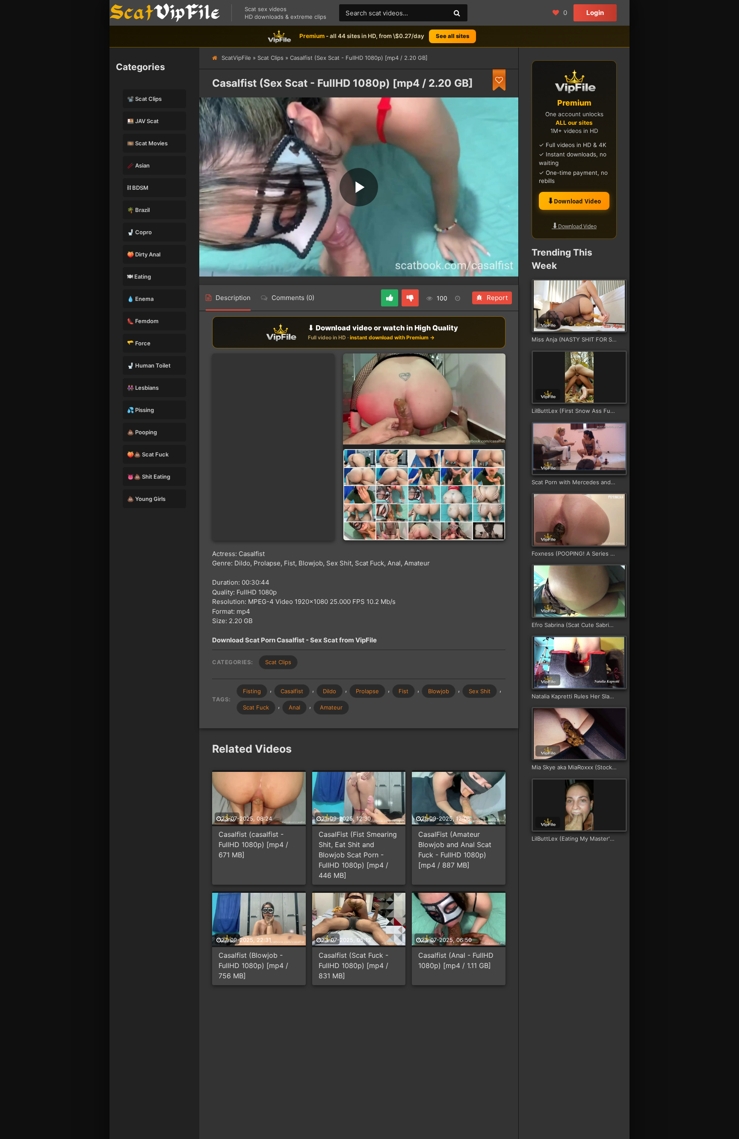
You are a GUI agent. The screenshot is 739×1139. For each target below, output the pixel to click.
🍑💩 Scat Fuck (147, 454)
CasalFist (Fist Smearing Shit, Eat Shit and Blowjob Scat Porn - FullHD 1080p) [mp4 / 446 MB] (358, 855)
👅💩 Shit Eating (148, 476)
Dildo (329, 691)
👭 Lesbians (143, 387)
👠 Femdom (143, 321)
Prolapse (367, 691)
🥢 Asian (138, 165)
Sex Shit (480, 691)
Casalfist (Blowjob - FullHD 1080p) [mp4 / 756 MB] (253, 965)
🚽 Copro (139, 232)
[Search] (456, 12)
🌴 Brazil (138, 209)
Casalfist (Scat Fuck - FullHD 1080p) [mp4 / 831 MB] (353, 965)
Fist (403, 691)
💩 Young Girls (146, 498)
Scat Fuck (256, 707)
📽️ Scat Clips (144, 98)
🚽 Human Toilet (149, 365)
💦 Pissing (140, 409)
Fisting (252, 691)
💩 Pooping (142, 432)
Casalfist (292, 691)
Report (497, 298)
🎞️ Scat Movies (147, 143)
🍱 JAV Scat (143, 121)
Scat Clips (270, 57)
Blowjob (438, 691)
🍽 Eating (139, 276)
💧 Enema (140, 298)
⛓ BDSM (137, 187)
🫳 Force (139, 343)
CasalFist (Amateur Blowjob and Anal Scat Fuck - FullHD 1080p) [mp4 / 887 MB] (454, 849)
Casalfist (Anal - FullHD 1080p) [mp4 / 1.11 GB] (456, 960)
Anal (294, 707)
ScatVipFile (236, 57)
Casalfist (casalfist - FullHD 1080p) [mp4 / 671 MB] (253, 844)
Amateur (331, 707)
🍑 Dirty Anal (143, 254)
